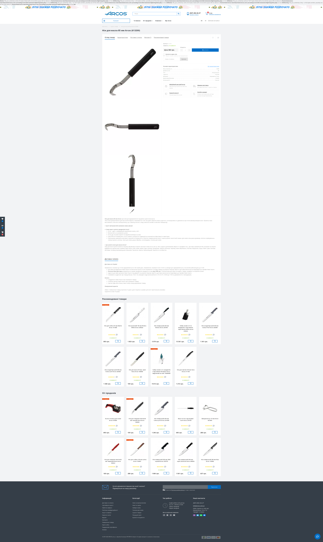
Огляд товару (110, 37)
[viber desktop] (194, 515)
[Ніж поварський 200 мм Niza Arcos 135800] (210, 449)
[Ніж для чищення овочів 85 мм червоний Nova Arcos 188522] (113, 449)
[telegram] (197, 515)
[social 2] (167, 515)
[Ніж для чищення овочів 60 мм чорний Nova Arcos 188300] (137, 408)
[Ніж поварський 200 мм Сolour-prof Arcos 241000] (161, 408)
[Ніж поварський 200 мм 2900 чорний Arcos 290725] (161, 449)
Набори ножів (136, 508)
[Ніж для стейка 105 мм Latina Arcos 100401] (137, 449)
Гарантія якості (174, 93)
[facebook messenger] (204, 515)
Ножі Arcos (104, 26)
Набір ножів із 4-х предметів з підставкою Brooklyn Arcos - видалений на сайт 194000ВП (161, 371)
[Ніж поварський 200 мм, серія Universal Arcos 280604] (185, 449)
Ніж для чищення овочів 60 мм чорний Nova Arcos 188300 (137, 420)
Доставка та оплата (107, 503)
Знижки (104, 529)
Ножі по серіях (136, 505)
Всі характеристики (213, 66)
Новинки (158, 21)
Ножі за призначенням (139, 503)
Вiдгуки (104, 517)
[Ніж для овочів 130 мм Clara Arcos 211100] (185, 359)
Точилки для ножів (137, 510)
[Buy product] (118, 341)
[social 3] (170, 515)
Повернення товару (108, 522)
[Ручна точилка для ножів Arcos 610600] (113, 408)
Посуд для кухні (136, 515)
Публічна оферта (107, 508)
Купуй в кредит (202, 92)
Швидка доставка (202, 85)
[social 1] (164, 515)
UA (201, 20)
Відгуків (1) (147, 37)
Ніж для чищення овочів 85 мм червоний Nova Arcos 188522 (113, 461)
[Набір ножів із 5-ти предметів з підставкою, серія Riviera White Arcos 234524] (185, 314)
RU (205, 20)
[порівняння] (218, 37)
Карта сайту (105, 525)
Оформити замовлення (215, 14)
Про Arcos (168, 21)
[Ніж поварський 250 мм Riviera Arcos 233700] (161, 314)
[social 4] (174, 515)
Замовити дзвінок (194, 14)
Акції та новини (106, 512)
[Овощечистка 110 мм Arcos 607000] (210, 408)
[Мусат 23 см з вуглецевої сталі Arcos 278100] (185, 408)
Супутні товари (114, 26)
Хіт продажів (147, 21)
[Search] (178, 13)
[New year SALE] (161, 7)
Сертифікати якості (107, 505)
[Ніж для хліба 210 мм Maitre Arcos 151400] (113, 314)
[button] (195, 13)
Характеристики (122, 37)
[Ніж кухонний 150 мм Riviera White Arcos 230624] (137, 314)
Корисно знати (106, 515)
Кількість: (183, 47)
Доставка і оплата (136, 37)
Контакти (105, 520)
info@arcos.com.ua (198, 506)
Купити (184, 59)
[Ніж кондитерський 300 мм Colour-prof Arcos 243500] (113, 359)
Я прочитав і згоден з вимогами (180, 490)
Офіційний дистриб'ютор (177, 84)
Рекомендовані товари (161, 37)
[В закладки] (213, 37)
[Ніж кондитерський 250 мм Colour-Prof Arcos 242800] (210, 314)
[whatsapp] (201, 515)
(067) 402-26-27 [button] (198, 503)
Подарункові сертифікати (109, 527)
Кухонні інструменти (138, 517)
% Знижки (137, 21)
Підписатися (214, 487)
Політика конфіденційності (178, 490)
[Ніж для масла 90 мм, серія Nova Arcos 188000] (137, 359)
